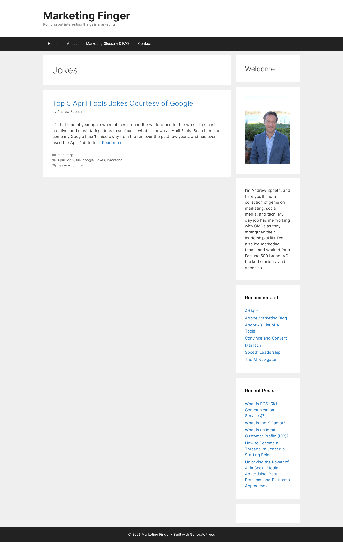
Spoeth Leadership (262, 352)
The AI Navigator (260, 359)
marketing (65, 155)
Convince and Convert (266, 338)
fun (78, 160)
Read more (112, 142)
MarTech (253, 345)
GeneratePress (202, 534)
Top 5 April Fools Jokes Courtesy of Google (122, 103)
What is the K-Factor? (265, 423)
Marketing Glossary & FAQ (107, 43)
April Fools (66, 160)
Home (53, 43)
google (88, 160)
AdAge (251, 311)
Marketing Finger (86, 15)
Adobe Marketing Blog (266, 318)
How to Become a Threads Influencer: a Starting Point (265, 449)
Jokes (100, 160)
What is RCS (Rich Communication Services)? (262, 409)
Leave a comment (72, 165)
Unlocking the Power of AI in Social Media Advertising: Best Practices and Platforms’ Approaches (267, 474)
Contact (144, 43)
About (72, 43)
